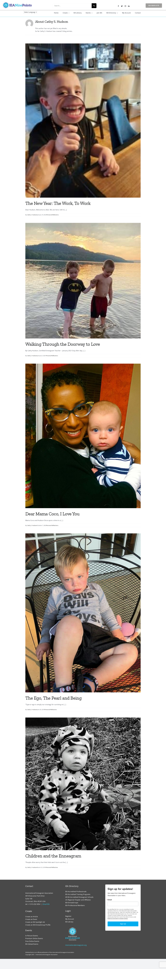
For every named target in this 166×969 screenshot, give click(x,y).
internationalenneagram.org (76, 945)
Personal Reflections (53, 215)
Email (110, 899)
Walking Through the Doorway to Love (62, 344)
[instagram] (125, 6)
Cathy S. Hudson (32, 215)
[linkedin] (129, 6)
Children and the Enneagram (53, 856)
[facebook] (118, 6)
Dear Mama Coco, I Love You (52, 514)
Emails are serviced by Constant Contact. (118, 918)
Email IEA (46, 904)
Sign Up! (123, 924)
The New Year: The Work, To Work (58, 203)
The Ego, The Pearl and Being (53, 698)
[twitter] (122, 6)
